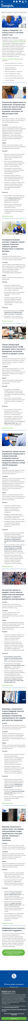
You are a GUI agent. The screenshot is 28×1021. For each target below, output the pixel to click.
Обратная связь (14, 987)
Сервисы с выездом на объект (10, 59)
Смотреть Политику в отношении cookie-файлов (12, 1009)
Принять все (14, 1018)
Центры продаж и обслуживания (14, 984)
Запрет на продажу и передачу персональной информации (14, 1014)
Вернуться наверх (8, 216)
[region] (14, 1004)
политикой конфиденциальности (11, 1007)
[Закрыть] (26, 989)
